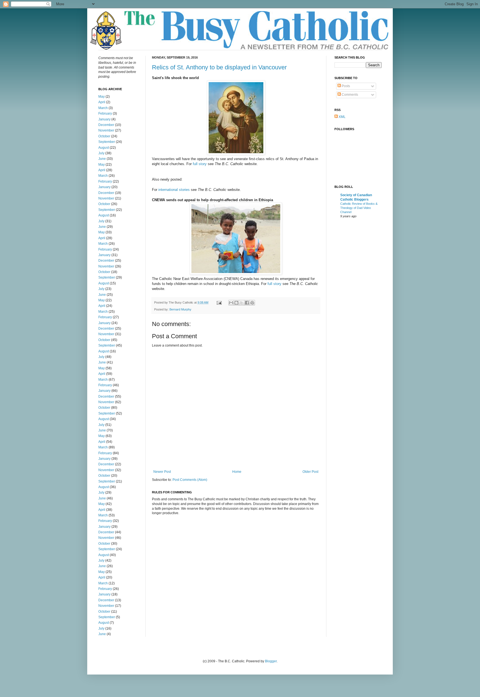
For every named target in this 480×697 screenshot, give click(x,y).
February (105, 113)
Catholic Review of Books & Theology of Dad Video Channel (359, 208)
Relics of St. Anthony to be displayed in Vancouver (219, 67)
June (102, 159)
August (103, 148)
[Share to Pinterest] (252, 302)
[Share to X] (241, 302)
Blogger (271, 661)
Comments (349, 95)
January (104, 119)
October (104, 136)
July (101, 153)
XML (342, 117)
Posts (345, 86)
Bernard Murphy (180, 309)
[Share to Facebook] (247, 302)
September (106, 142)
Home (236, 472)
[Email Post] (218, 302)
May (101, 97)
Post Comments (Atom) (189, 480)
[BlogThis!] (236, 302)
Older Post (310, 472)
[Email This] (231, 302)
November (106, 130)
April (101, 102)
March (103, 108)
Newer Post (162, 472)
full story (200, 164)
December (106, 125)
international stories (174, 190)
